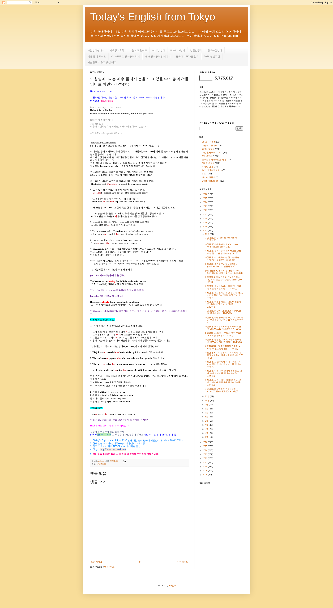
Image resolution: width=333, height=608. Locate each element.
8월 (207, 409)
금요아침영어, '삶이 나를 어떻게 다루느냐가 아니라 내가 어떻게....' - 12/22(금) (224, 271)
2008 (205, 474)
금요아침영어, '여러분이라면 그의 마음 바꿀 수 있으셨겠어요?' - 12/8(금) (222, 347)
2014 (205, 450)
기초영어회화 (117, 50)
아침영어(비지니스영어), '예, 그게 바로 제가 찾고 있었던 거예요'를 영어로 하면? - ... (224, 320)
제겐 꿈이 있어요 (97, 56)
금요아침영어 (214, 50)
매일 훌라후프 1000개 (212, 152)
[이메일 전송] (124, 461)
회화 (204, 174)
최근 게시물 (96, 562)
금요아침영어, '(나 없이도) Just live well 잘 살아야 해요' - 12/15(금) (223, 312)
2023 (205, 206)
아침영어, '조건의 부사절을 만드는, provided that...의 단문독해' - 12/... (222, 265)
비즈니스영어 (177, 50)
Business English (210, 181)
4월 (207, 425)
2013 (205, 454)
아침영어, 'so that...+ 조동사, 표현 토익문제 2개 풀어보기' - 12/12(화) (223, 334)
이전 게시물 (182, 562)
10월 (207, 400)
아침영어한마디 (95, 50)
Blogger (172, 585)
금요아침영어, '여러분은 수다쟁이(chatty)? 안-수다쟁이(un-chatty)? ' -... (223, 390)
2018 (205, 226)
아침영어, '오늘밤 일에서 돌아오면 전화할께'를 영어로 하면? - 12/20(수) (223, 287)
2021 (205, 214)
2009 (205, 470)
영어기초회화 (208, 163)
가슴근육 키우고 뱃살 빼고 (102, 62)
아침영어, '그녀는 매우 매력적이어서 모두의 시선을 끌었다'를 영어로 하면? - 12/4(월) (223, 382)
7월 (207, 413)
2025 (205, 198)
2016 (205, 442)
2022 (205, 210)
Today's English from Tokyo (152, 17)
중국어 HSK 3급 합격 (187, 56)
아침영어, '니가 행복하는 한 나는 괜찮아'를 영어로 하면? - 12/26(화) (222, 258)
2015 (205, 446)
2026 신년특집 (212, 56)
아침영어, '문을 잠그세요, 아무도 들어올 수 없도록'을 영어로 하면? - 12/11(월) (223, 340)
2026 (205, 194)
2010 (205, 466)
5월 (207, 421)
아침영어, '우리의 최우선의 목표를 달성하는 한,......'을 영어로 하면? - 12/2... (223, 252)
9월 (207, 404)
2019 (205, 222)
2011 (205, 462)
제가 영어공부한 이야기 (158, 56)
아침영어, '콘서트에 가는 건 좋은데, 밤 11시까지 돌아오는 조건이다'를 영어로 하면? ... (224, 295)
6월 (207, 417)
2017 (205, 230)
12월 (207, 234)
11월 (207, 396)
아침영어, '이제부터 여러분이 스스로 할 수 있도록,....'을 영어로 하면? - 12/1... (223, 327)
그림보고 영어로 (138, 50)
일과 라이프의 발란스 (212, 170)
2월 (207, 433)
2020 (205, 218)
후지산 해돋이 (208, 177)
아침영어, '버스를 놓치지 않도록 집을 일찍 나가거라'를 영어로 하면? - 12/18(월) (223, 304)
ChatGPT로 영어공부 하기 (125, 56)
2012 (205, 458)
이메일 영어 (158, 50)
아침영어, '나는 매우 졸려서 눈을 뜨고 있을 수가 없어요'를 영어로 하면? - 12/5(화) (223, 373)
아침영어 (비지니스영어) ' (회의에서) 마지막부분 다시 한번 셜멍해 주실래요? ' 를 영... (224, 355)
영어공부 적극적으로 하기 (214, 159)
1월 (207, 437)
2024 (205, 202)
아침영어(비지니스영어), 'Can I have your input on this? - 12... (221, 245)
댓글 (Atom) (109, 567)
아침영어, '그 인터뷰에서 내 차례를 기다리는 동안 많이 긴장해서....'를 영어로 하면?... (223, 364)
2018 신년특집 (209, 142)
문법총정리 (101, 464)
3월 (207, 429)
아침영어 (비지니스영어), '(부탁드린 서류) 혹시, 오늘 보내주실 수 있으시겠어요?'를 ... (223, 279)
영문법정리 (196, 50)
